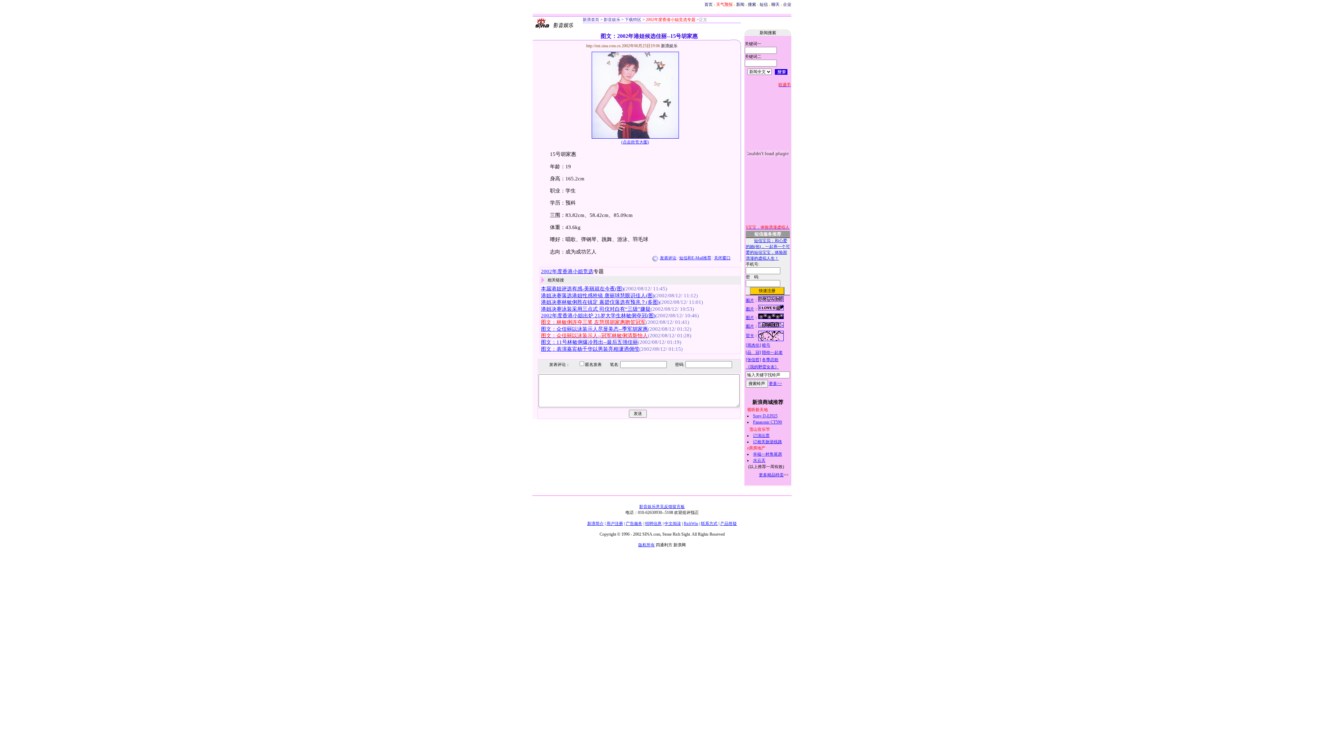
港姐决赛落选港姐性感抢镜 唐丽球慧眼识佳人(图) (597, 295)
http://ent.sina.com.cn (604, 45)
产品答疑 (728, 523)
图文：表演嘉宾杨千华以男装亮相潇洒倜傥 (590, 349)
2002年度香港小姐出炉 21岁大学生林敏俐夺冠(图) (598, 315)
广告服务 (634, 523)
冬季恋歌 (770, 359)
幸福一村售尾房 (767, 454)
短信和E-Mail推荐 (695, 258)
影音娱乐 (612, 19)
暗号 (766, 345)
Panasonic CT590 (767, 422)
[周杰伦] (753, 345)
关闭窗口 (722, 258)
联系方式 (709, 523)
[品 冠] (753, 352)
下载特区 (632, 19)
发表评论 (668, 258)
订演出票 (761, 435)
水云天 (759, 460)
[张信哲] (753, 359)
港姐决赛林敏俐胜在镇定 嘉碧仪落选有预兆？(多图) (600, 302)
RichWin (691, 523)
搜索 (752, 4)
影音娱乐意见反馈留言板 (662, 506)
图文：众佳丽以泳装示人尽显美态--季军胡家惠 (594, 329)
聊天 (775, 4)
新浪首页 (591, 19)
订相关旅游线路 (767, 441)
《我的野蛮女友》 (762, 367)
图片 (750, 300)
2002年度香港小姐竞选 (567, 271)
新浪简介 (595, 523)
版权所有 (646, 545)
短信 (764, 4)
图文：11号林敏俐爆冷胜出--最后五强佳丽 (589, 342)
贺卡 (750, 335)
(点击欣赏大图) (635, 142)
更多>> (775, 383)
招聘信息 (653, 523)
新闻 (740, 4)
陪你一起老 (772, 352)
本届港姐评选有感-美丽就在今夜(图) (582, 288)
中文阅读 (672, 523)
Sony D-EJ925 (765, 416)
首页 (708, 4)
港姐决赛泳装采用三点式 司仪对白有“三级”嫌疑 (596, 309)
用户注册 (614, 523)
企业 (787, 4)
